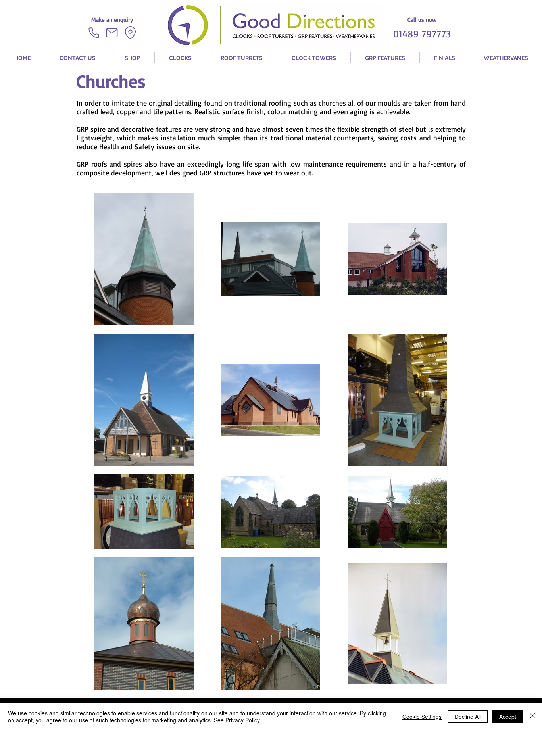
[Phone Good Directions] (94, 32)
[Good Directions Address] (130, 32)
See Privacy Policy (237, 720)
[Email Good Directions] (112, 32)
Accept (507, 716)
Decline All (468, 716)
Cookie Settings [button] (422, 716)
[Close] (532, 716)
